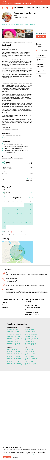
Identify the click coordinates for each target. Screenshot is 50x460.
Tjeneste (4, 189)
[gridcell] (26, 205)
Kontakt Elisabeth (41, 36)
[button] (41, 50)
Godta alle (7, 457)
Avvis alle (15, 457)
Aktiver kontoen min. (27, 3)
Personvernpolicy (32, 454)
